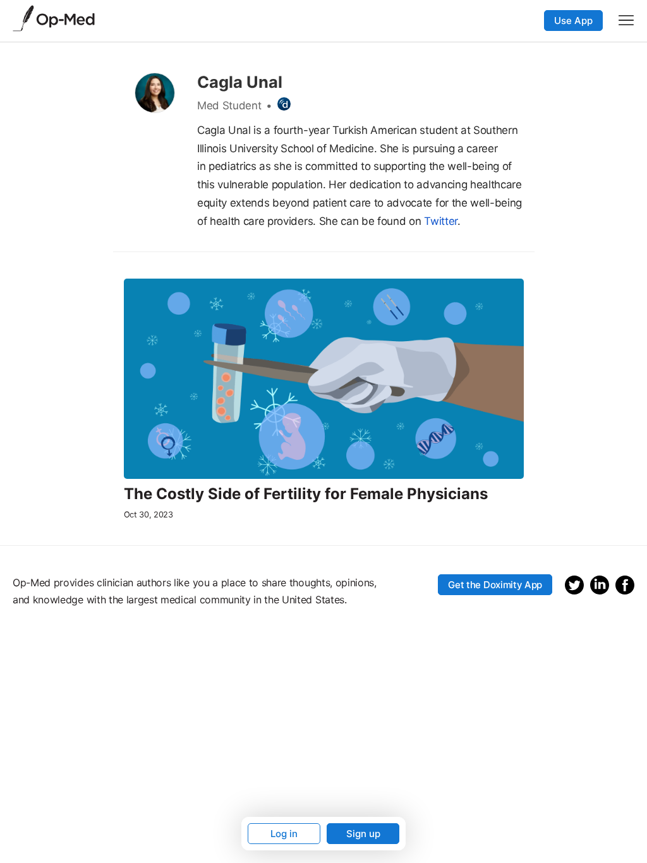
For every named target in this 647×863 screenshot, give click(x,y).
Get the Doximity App (495, 585)
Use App (573, 21)
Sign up (363, 834)
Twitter (440, 221)
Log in (284, 834)
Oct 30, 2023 (148, 514)
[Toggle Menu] (626, 20)
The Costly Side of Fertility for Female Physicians (306, 494)
